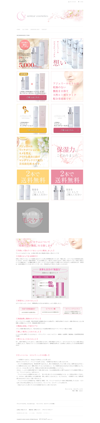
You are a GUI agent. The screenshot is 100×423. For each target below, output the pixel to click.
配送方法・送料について (34, 409)
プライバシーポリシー (47, 409)
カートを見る (32, 413)
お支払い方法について (22, 409)
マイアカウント (47, 413)
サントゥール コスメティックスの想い (46, 403)
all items (25, 29)
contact (44, 29)
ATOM (40, 413)
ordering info (35, 29)
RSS (37, 413)
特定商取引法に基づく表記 (22, 413)
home (18, 29)
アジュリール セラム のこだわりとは (25, 403)
